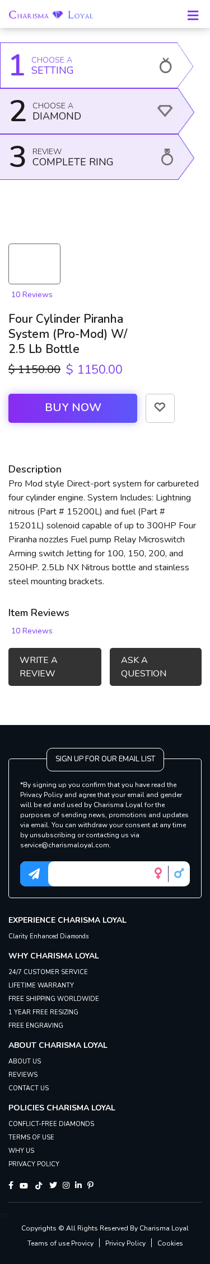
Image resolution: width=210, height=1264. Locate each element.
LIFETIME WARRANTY (41, 985)
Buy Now (73, 407)
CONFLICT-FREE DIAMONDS (51, 1124)
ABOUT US (24, 1061)
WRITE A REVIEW (39, 667)
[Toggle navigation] (192, 14)
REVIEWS (23, 1075)
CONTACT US (28, 1088)
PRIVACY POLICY (33, 1164)
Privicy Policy (125, 1243)
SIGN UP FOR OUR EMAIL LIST (105, 759)
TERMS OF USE (31, 1137)
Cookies (170, 1243)
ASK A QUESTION (143, 667)
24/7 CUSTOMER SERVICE (48, 972)
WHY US (21, 1151)
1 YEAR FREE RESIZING (43, 1012)
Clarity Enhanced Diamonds (48, 936)
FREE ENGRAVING (35, 1026)
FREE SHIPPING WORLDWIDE (53, 999)
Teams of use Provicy (60, 1243)
